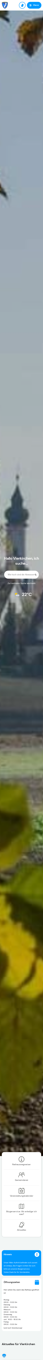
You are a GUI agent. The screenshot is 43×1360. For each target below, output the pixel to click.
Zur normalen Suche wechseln (21, 583)
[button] (4, 1356)
